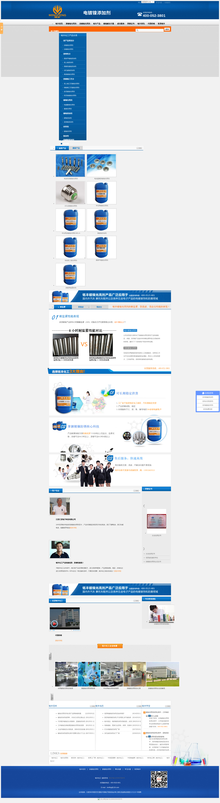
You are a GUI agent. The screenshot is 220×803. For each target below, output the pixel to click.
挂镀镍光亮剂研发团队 (161, 624)
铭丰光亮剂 (64, 758)
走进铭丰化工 (57, 601)
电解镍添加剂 (68, 140)
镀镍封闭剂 (68, 131)
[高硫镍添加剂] (101, 231)
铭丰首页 (59, 24)
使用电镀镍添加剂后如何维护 (114, 713)
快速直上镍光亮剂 (71, 260)
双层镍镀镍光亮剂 (70, 95)
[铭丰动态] (139, 706)
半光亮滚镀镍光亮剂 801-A (71, 233)
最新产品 (76, 148)
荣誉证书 (130, 24)
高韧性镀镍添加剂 (70, 66)
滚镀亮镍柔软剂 (71, 288)
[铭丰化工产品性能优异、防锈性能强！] (60, 558)
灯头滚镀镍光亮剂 (71, 206)
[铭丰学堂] (168, 706)
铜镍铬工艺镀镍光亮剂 (71, 87)
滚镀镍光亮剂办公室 (134, 688)
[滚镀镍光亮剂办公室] (140, 686)
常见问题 (159, 2)
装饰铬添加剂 (68, 122)
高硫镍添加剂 (102, 233)
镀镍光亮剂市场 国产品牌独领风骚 (69, 713)
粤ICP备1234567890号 (117, 778)
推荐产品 (62, 148)
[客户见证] (136, 491)
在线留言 (167, 2)
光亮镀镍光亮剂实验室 (65, 688)
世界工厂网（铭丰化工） (96, 758)
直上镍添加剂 (68, 62)
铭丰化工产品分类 (69, 35)
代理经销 (151, 24)
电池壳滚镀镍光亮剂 (71, 179)
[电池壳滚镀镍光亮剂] (70, 176)
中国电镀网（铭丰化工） (136, 758)
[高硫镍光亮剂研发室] (94, 686)
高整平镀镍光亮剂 (102, 260)
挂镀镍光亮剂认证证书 (153, 562)
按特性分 (67, 54)
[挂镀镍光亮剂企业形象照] (163, 686)
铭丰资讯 (141, 24)
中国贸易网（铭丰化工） (116, 758)
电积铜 (66, 144)
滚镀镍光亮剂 (71, 24)
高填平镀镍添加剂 (70, 58)
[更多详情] (73, 528)
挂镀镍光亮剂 (84, 24)
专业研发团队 (150, 599)
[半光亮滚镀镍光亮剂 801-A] (70, 231)
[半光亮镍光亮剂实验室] (117, 686)
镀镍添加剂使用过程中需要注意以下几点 (71, 733)
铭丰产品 (96, 24)
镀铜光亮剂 (67, 100)
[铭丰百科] (92, 706)
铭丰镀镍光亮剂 (130, 330)
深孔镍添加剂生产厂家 (112, 733)
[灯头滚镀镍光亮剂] (70, 203)
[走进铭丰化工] (136, 601)
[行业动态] (110, 648)
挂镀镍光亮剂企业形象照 (156, 688)
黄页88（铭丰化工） (78, 758)
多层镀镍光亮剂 (69, 91)
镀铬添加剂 (67, 113)
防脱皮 (81, 307)
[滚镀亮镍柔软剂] (70, 285)
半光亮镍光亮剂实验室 (111, 688)
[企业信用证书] (156, 533)
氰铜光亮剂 (68, 109)
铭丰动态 (99, 706)
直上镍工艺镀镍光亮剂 (71, 84)
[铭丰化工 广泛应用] (110, 302)
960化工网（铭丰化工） (155, 758)
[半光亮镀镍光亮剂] (101, 203)
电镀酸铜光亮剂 (69, 105)
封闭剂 (66, 127)
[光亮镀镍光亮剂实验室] (71, 686)
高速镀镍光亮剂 (69, 74)
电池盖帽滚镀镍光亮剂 (102, 179)
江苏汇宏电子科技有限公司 (66, 519)
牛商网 (139, 792)
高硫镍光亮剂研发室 (88, 688)
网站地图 (141, 2)
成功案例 (120, 24)
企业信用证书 (156, 535)
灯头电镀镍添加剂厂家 (112, 729)
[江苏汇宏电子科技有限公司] (60, 514)
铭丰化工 (55, 758)
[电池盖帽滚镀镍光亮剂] (101, 176)
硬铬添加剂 (68, 118)
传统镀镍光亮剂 (130, 348)
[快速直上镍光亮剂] (70, 258)
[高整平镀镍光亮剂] (101, 258)
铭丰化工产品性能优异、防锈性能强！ (70, 563)
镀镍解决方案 (108, 24)
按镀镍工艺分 (68, 79)
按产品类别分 (68, 41)
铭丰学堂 (146, 706)
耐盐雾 (62, 307)
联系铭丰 (161, 24)
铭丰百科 (53, 706)
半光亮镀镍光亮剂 (102, 206)
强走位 (99, 307)
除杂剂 (66, 136)
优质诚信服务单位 (152, 558)
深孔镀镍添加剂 (69, 70)
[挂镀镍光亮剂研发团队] (161, 621)
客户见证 (55, 491)
